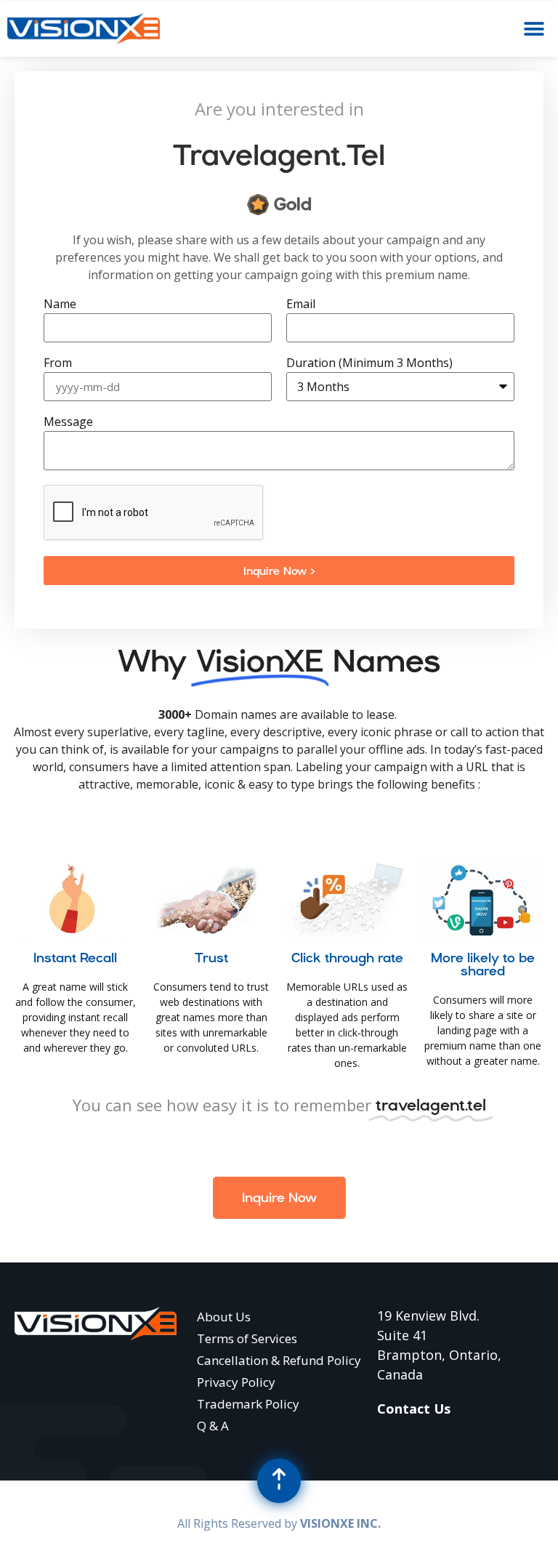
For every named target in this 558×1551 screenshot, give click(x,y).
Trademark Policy (248, 1403)
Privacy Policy (236, 1382)
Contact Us (413, 1408)
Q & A (213, 1425)
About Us (224, 1316)
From (58, 364)
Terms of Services (247, 1338)
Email (300, 305)
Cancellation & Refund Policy (279, 1360)
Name (60, 305)
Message (68, 423)
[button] (534, 28)
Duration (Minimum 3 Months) (369, 364)
